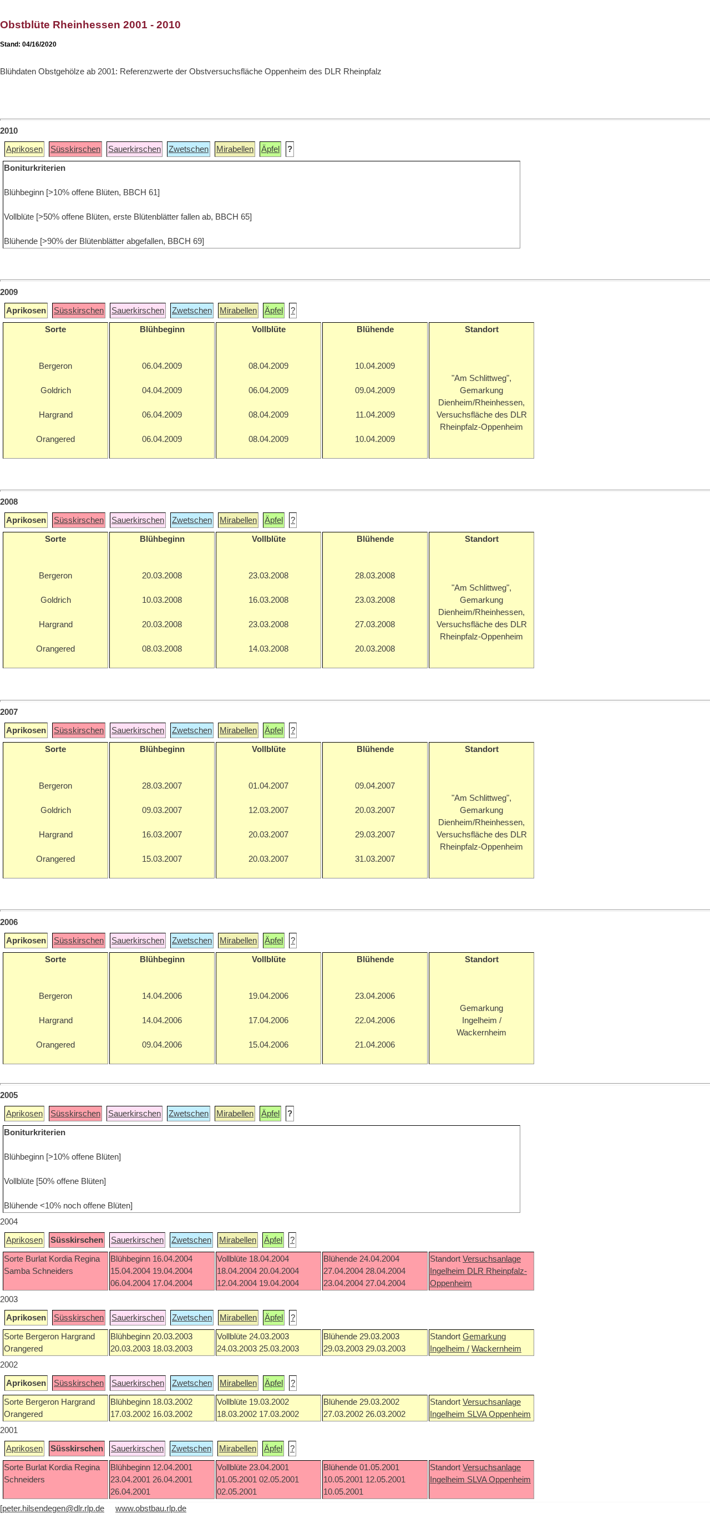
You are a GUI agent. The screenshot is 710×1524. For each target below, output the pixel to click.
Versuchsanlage (492, 1258)
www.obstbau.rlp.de (150, 1508)
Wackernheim (496, 1348)
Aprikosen (24, 149)
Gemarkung (484, 1336)
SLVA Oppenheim (499, 1414)
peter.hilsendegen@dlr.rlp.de (53, 1508)
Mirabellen (234, 149)
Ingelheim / (449, 1348)
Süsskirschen (75, 149)
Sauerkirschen (134, 149)
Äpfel (270, 149)
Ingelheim (448, 1271)
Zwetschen (189, 149)
